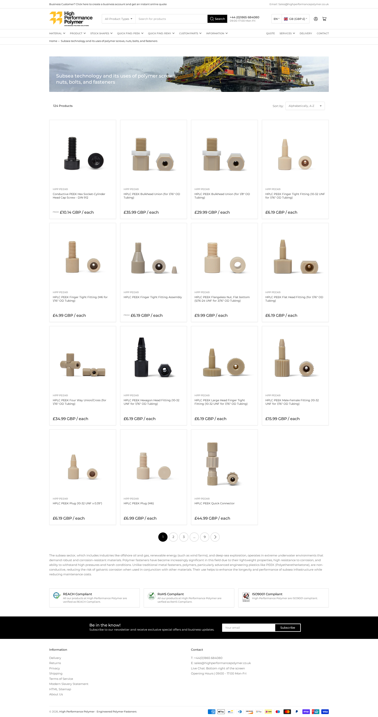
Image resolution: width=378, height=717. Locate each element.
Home (53, 41)
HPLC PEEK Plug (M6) (139, 503)
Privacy (54, 668)
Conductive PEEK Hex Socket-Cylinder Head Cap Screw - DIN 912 (79, 195)
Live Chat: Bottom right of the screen (218, 668)
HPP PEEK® (60, 189)
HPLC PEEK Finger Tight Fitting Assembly (153, 297)
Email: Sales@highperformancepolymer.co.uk (299, 4)
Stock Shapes (99, 33)
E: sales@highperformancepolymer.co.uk (221, 663)
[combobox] (182, 18)
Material (55, 33)
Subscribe (287, 627)
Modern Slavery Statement (68, 684)
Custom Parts (188, 33)
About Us (56, 694)
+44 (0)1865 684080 (244, 17)
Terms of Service (61, 679)
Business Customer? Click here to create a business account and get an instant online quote (108, 4)
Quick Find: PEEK (128, 33)
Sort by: (278, 106)
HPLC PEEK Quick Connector (215, 503)
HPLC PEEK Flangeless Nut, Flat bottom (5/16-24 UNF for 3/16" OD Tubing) (222, 298)
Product (76, 33)
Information (215, 33)
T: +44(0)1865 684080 (206, 658)
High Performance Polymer (76, 711)
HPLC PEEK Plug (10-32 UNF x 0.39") (77, 503)
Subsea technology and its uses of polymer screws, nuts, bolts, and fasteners (109, 41)
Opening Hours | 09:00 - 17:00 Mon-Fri (218, 673)
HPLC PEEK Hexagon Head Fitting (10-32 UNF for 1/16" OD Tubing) (151, 402)
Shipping (55, 673)
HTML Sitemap (60, 689)
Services (286, 33)
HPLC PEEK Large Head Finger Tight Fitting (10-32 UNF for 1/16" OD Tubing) (221, 402)
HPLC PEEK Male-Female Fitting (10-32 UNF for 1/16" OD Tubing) (292, 402)
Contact (323, 33)
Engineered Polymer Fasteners (116, 711)
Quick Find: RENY (159, 33)
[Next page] (215, 537)
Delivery (306, 33)
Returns (55, 663)
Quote (270, 33)
